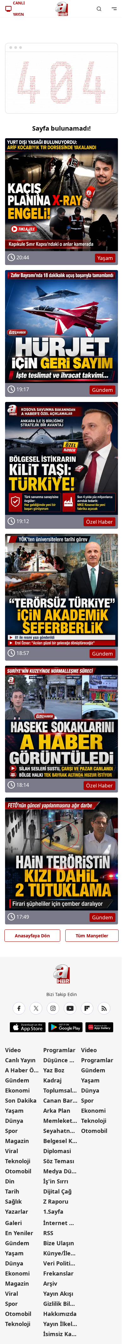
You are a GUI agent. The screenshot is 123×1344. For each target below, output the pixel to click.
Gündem (17, 1080)
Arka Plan (56, 1110)
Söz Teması (58, 1161)
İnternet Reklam (61, 1223)
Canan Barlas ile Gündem (61, 1100)
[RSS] (104, 1008)
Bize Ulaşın (58, 1243)
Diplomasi (57, 1151)
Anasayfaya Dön (32, 936)
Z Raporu (55, 1201)
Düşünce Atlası (61, 1060)
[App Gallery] (99, 1027)
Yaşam (14, 1110)
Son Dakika (21, 1100)
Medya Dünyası (61, 1171)
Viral (11, 1151)
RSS (48, 1233)
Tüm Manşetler (92, 936)
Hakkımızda (60, 1313)
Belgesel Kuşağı (61, 1141)
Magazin (17, 1141)
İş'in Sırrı (55, 1181)
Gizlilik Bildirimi (61, 1303)
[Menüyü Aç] (114, 9)
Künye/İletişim (61, 1253)
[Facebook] (19, 1008)
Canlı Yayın (20, 1060)
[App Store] (28, 1027)
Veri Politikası (61, 1263)
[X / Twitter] (36, 1008)
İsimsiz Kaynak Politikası (61, 1334)
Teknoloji (17, 1161)
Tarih (12, 1191)
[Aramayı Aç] (99, 9)
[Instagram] (53, 1008)
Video (13, 1050)
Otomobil (18, 1171)
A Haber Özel (23, 1070)
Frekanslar (58, 1273)
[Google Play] (65, 1027)
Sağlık (13, 1201)
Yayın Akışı (58, 1293)
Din (10, 1181)
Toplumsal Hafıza (61, 1090)
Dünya (14, 1120)
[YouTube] (70, 1008)
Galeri (13, 1223)
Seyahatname (61, 1131)
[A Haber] (61, 8)
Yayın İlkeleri (61, 1324)
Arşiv (50, 1283)
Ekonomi (17, 1090)
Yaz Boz (53, 1070)
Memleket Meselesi (61, 1120)
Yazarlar (16, 1211)
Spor (11, 1131)
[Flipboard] (87, 1008)
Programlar (59, 1050)
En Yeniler (19, 1233)
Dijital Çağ (57, 1191)
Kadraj (52, 1080)
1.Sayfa (53, 1211)
